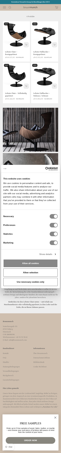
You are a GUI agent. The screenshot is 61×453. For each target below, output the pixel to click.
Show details (45, 254)
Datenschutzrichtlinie (41, 358)
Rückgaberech (8, 375)
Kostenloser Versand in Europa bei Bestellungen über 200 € (30, 2)
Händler (6, 362)
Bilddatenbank (38, 362)
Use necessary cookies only (30, 282)
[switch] (54, 225)
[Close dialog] (55, 417)
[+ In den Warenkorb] (26, 44)
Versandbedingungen (11, 371)
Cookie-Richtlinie (40, 367)
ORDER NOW (30, 440)
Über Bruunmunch (40, 353)
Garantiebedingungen (11, 380)
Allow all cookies (30, 263)
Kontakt (6, 353)
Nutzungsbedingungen (11, 367)
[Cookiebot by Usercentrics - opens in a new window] (45, 169)
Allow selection (30, 272)
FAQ (4, 358)
